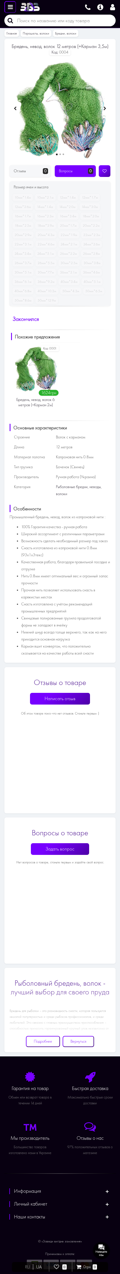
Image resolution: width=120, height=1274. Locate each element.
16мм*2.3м (45, 216)
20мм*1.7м (68, 225)
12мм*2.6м (23, 207)
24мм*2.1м (69, 244)
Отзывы (30, 170)
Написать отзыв (60, 698)
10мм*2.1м (45, 197)
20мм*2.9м (23, 235)
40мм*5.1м (92, 282)
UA (39, 1267)
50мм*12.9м (47, 300)
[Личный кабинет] (113, 6)
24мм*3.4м (23, 254)
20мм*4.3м (46, 235)
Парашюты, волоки (36, 33)
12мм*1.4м (68, 197)
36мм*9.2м (46, 282)
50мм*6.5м (93, 291)
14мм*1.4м (45, 207)
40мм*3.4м (69, 282)
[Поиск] (8, 20)
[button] (57, 154)
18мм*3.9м (45, 225)
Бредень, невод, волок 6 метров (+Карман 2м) (35, 402)
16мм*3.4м (68, 216)
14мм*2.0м (67, 207)
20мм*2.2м (91, 225)
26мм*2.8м (91, 254)
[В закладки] (104, 171)
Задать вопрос (60, 849)
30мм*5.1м (23, 272)
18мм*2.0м (90, 216)
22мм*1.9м (69, 235)
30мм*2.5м (69, 263)
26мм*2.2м (68, 254)
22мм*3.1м (23, 244)
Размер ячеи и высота (31, 187)
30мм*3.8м (92, 263)
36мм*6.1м (23, 282)
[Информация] (100, 6)
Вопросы (75, 170)
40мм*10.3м (47, 291)
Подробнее (43, 1041)
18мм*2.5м (23, 225)
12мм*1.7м (90, 197)
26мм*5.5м (46, 263)
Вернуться (78, 1041)
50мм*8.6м (23, 300)
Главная (11, 33)
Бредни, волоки (65, 33)
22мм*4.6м (46, 244)
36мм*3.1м (68, 272)
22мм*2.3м (91, 235)
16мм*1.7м (23, 216)
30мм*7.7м (46, 272)
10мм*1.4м (23, 197)
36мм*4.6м (91, 272)
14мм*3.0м (90, 207)
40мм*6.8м (23, 291)
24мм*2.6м (91, 244)
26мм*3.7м (23, 263)
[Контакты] (87, 6)
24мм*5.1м (45, 254)
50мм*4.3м (70, 291)
